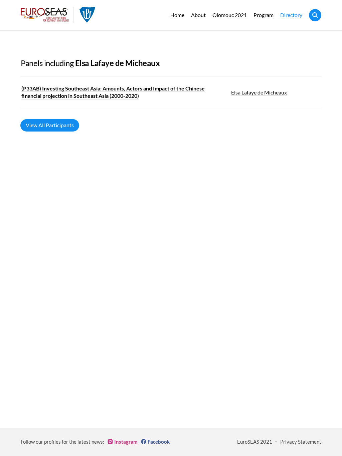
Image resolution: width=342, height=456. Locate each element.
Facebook (159, 442)
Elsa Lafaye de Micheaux (259, 92)
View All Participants (50, 125)
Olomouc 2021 (229, 15)
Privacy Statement (300, 442)
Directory (291, 15)
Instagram (126, 442)
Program (263, 15)
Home (177, 15)
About (198, 15)
